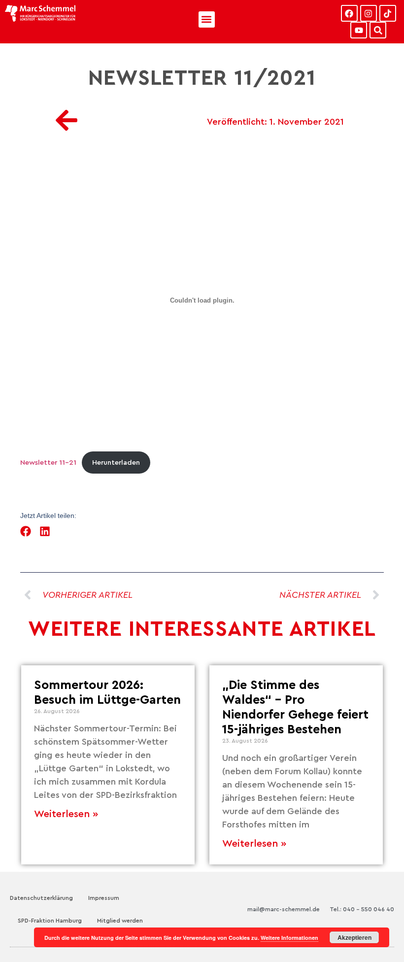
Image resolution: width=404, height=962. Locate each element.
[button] (207, 19)
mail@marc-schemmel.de (283, 909)
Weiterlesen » (66, 814)
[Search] (378, 30)
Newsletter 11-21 (48, 462)
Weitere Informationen (289, 937)
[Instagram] (368, 13)
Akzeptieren (354, 937)
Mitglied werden (120, 921)
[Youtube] (358, 30)
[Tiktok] (387, 13)
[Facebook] (349, 13)
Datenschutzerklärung (41, 898)
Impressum (103, 898)
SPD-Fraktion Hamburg (50, 921)
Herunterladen (116, 462)
